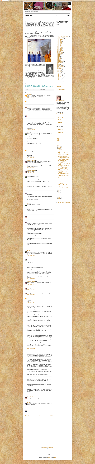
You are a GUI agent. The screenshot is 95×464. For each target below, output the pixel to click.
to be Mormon (30, 89)
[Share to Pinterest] (44, 89)
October (59, 148)
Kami (28, 105)
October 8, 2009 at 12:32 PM (31, 200)
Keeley (28, 132)
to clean (33, 89)
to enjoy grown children (60, 66)
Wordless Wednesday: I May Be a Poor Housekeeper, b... (63, 170)
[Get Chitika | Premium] (51, 447)
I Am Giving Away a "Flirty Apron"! (62, 184)
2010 (58, 144)
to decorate (58, 64)
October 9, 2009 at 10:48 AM (31, 407)
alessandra (29, 94)
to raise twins (59, 79)
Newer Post (26, 415)
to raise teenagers (59, 78)
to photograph (59, 72)
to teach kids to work (60, 81)
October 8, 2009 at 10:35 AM (31, 172)
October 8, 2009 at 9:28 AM (31, 129)
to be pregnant (59, 59)
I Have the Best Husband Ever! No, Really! (63, 187)
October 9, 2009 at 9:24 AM (31, 399)
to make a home (37, 89)
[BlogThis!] (41, 89)
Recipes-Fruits (59, 45)
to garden (58, 67)
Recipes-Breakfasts (59, 42)
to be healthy (59, 58)
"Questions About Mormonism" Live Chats (62, 36)
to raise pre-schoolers (60, 77)
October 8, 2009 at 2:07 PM (31, 213)
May (58, 193)
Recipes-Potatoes (59, 48)
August (59, 190)
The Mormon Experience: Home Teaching (63, 159)
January (59, 198)
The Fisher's (29, 250)
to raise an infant (59, 75)
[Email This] (40, 89)
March (59, 196)
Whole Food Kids (60, 122)
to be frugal (58, 56)
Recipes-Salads (59, 49)
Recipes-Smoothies (60, 50)
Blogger (55, 457)
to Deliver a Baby (59, 53)
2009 (58, 145)
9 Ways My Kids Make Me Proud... (62, 168)
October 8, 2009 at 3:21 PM (31, 255)
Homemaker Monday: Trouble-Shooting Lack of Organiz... (63, 166)
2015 (58, 138)
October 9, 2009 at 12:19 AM (31, 294)
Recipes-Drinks (59, 44)
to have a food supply (60, 68)
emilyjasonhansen (60, 129)
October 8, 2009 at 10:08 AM (31, 152)
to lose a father (59, 70)
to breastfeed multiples (60, 61)
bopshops (49, 457)
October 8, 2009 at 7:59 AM (31, 117)
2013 (58, 140)
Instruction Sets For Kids (60, 38)
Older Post (51, 415)
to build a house (59, 62)
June (59, 192)
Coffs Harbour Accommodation (61, 89)
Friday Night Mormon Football (62, 160)
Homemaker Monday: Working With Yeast (63, 156)
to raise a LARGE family (60, 73)
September (59, 189)
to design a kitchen (59, 65)
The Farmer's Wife (60, 132)
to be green (58, 57)
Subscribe (27, 82)
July (58, 191)
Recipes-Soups (59, 51)
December (59, 146)
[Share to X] (42, 89)
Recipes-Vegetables (60, 52)
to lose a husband (59, 71)
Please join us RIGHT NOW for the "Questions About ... (62, 162)
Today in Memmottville (61, 133)
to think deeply (59, 82)
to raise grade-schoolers (60, 76)
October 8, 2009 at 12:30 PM (31, 189)
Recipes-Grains (59, 46)
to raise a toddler (59, 74)
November (59, 147)
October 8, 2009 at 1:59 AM (31, 103)
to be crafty (58, 55)
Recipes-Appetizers (60, 39)
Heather (28, 402)
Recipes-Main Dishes (60, 47)
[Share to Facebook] (43, 89)
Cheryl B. (28, 305)
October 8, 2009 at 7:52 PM (31, 278)
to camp (58, 63)
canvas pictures (59, 86)
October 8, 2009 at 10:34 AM (31, 167)
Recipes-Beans (59, 40)
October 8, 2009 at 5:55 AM (31, 112)
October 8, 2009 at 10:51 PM (31, 284)
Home (39, 415)
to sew (58, 80)
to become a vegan (59, 60)
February (59, 197)
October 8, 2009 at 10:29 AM (31, 157)
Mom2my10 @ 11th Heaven (31, 160)
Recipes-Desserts (59, 43)
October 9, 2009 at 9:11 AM (31, 348)
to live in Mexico (59, 69)
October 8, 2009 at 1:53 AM (31, 97)
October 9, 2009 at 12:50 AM (31, 302)
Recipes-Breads (59, 41)
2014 (58, 139)
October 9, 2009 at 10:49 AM (31, 412)
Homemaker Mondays (60, 37)
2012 (58, 141)
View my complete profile (60, 113)
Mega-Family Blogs (60, 117)
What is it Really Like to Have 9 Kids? (63, 167)
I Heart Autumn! (60, 149)
